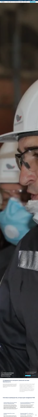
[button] (33, 1)
